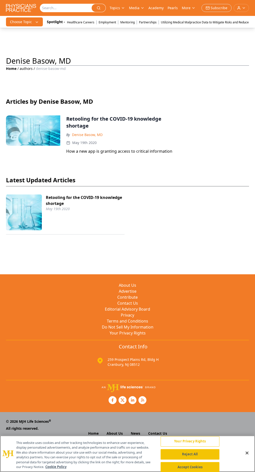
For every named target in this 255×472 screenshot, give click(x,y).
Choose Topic (21, 21)
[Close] (247, 453)
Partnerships (148, 22)
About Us (127, 285)
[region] (127, 453)
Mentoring (127, 22)
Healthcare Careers (80, 22)
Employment (107, 22)
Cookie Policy (55, 467)
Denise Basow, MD (87, 134)
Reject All (190, 454)
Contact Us (127, 303)
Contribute (127, 297)
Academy (156, 7)
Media (134, 7)
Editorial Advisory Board (127, 309)
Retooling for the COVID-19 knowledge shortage (84, 200)
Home (11, 68)
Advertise (127, 291)
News (135, 433)
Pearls (173, 7)
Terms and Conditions (127, 321)
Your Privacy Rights (128, 333)
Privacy (127, 315)
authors (26, 68)
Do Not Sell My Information (127, 327)
